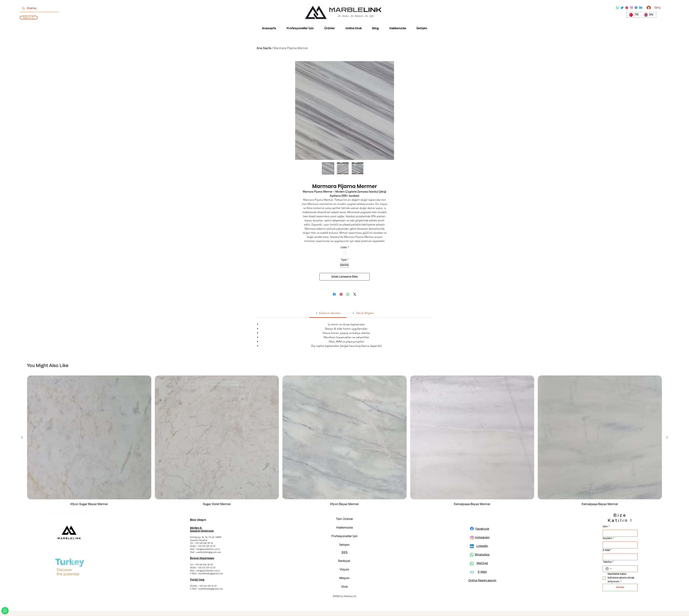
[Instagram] (631, 7)
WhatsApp (482, 554)
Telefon (608, 562)
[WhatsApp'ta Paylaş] (348, 294)
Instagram (482, 537)
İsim (606, 526)
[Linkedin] (641, 7)
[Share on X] (355, 294)
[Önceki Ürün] (22, 437)
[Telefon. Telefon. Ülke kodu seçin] (608, 569)
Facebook (482, 528)
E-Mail (607, 550)
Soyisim (608, 538)
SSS (344, 552)
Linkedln (482, 546)
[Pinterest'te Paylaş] (341, 294)
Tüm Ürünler (344, 519)
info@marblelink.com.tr (208, 549)
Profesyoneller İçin (344, 536)
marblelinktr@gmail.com (208, 552)
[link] (328, 313)
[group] (344, 442)
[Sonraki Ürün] (667, 437)
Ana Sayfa (264, 48)
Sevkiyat (344, 561)
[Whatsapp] (617, 7)
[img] (342, 23)
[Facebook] (636, 7)
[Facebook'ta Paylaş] (334, 294)
